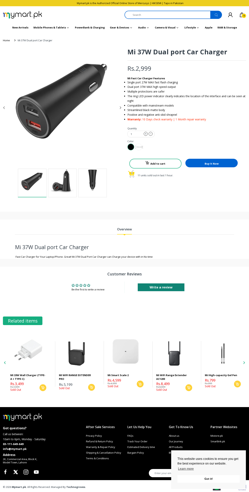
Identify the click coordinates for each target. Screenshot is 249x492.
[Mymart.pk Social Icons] (6, 473)
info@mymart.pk (15, 449)
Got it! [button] (208, 478)
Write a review (161, 287)
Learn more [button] (186, 468)
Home (6, 40)
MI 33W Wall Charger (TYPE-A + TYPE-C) (27, 376)
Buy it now (212, 163)
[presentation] (5, 363)
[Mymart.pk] (22, 14)
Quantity (132, 128)
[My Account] (230, 14)
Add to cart (157, 163)
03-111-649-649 (13, 444)
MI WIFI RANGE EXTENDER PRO (75, 376)
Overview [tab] (124, 229)
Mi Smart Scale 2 (118, 375)
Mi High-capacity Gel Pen (221, 375)
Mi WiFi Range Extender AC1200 (171, 376)
